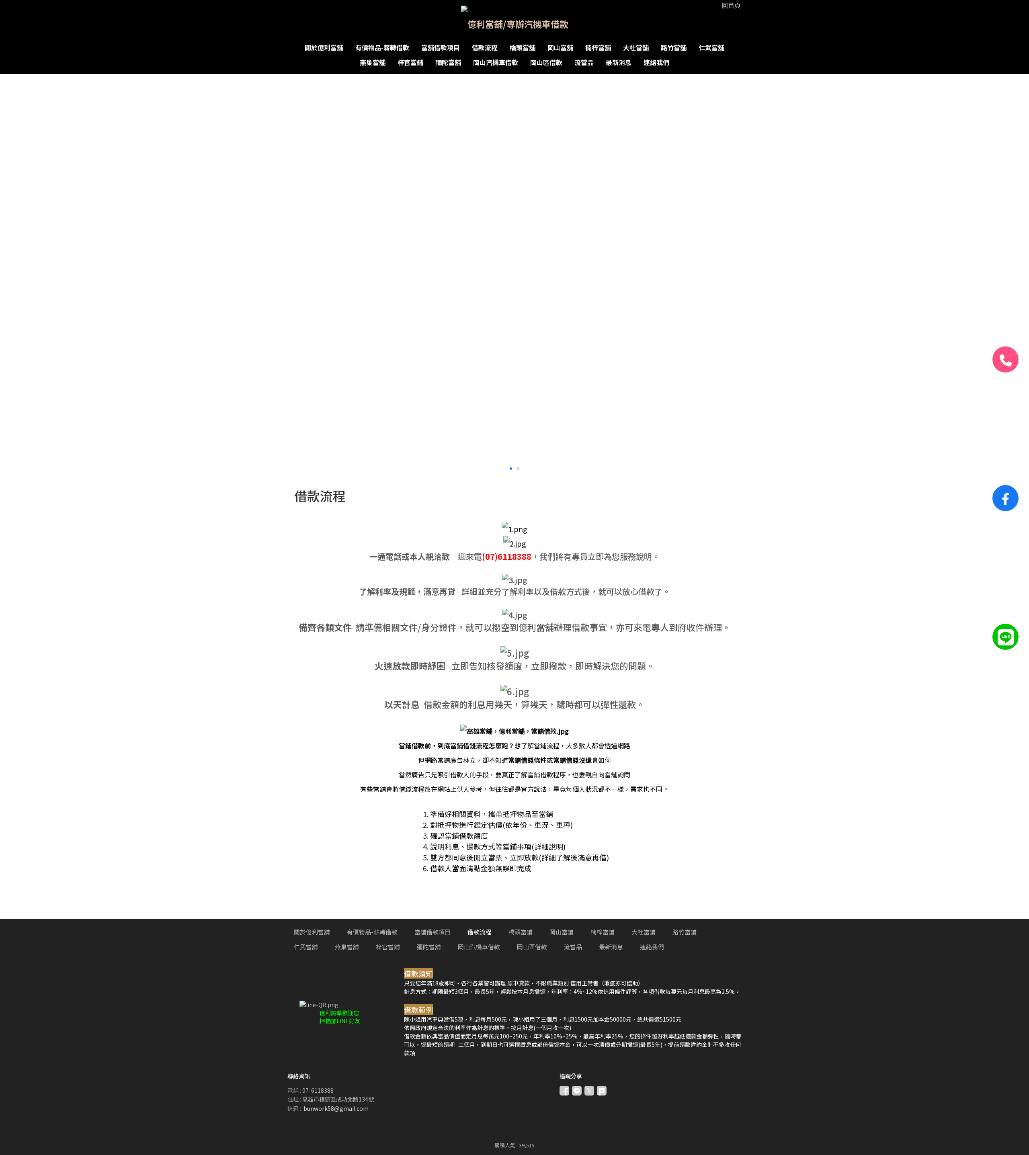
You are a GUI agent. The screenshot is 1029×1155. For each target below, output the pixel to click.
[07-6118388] (1005, 359)
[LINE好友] (1005, 637)
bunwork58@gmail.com (336, 1108)
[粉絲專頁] (1005, 498)
